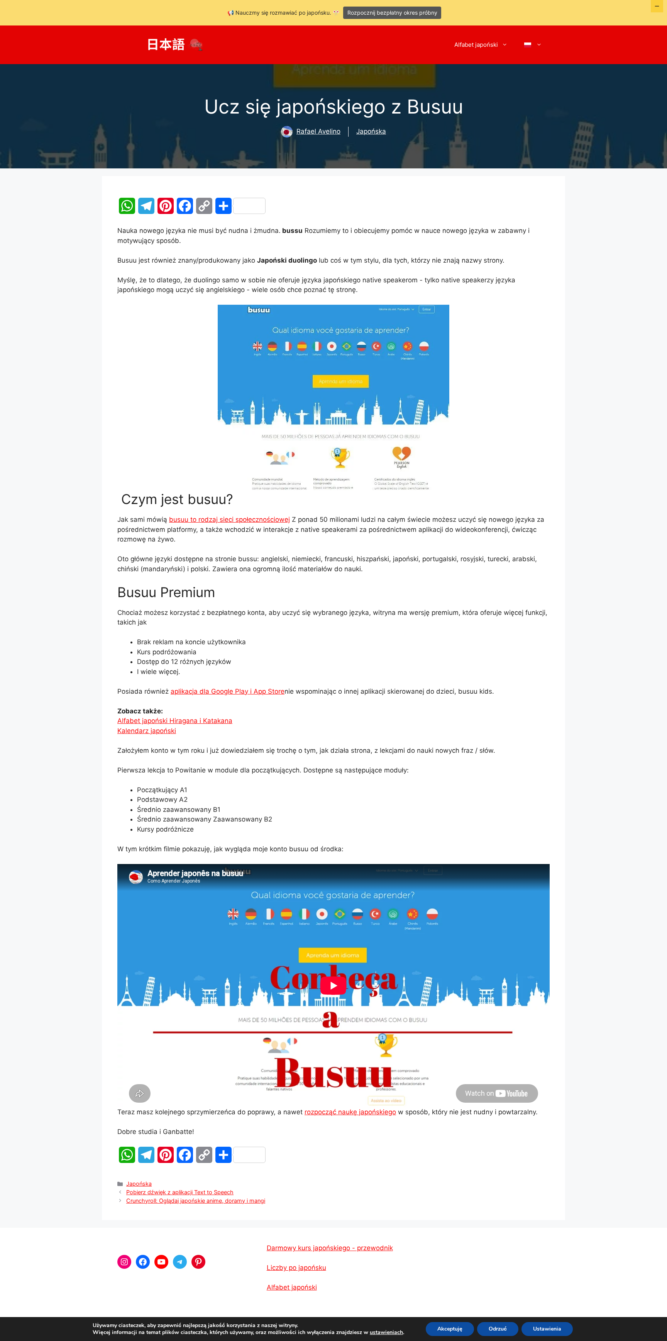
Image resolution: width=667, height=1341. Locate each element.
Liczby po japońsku (296, 1267)
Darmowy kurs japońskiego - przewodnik (330, 1248)
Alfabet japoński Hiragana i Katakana (174, 721)
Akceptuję (449, 1329)
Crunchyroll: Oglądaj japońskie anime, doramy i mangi (195, 1200)
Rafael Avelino (318, 131)
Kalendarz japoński (146, 731)
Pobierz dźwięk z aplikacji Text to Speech (180, 1192)
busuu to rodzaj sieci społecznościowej (229, 519)
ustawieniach (386, 1332)
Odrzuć (498, 1329)
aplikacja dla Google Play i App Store (227, 691)
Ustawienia (547, 1329)
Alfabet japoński (476, 44)
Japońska (371, 131)
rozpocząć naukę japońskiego (350, 1112)
